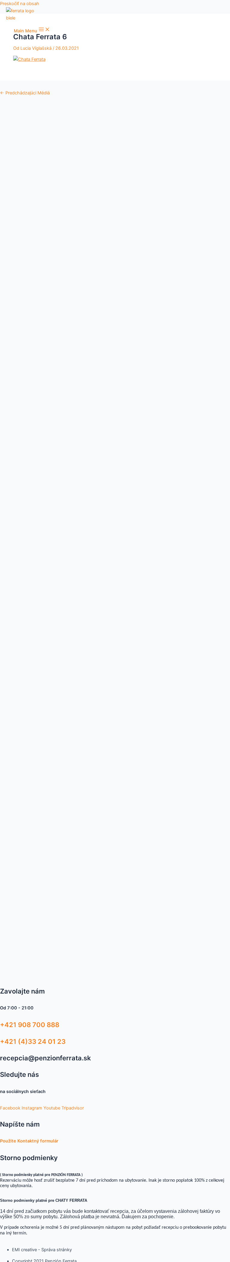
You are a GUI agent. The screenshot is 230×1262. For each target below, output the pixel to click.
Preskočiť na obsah (19, 3)
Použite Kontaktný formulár (29, 1141)
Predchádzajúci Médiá (25, 93)
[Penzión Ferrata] (24, 14)
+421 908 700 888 (29, 1025)
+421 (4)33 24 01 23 (33, 1041)
